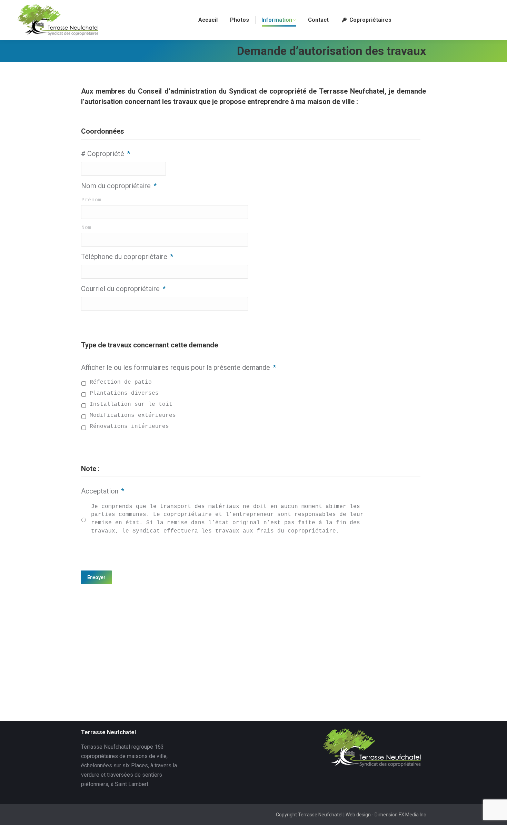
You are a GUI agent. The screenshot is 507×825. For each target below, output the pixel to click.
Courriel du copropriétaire (123, 289)
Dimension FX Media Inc (400, 814)
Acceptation (102, 491)
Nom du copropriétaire (119, 186)
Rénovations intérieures (129, 426)
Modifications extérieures (133, 415)
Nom (86, 227)
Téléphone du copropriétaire (127, 256)
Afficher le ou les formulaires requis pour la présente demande (178, 367)
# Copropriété (105, 154)
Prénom (91, 200)
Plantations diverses (124, 393)
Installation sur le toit (131, 404)
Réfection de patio (121, 382)
